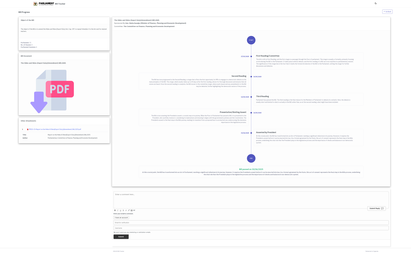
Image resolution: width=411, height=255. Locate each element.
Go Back (388, 12)
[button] (387, 12)
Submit (121, 237)
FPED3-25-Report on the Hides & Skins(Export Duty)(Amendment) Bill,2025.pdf (55, 129)
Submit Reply (375, 208)
